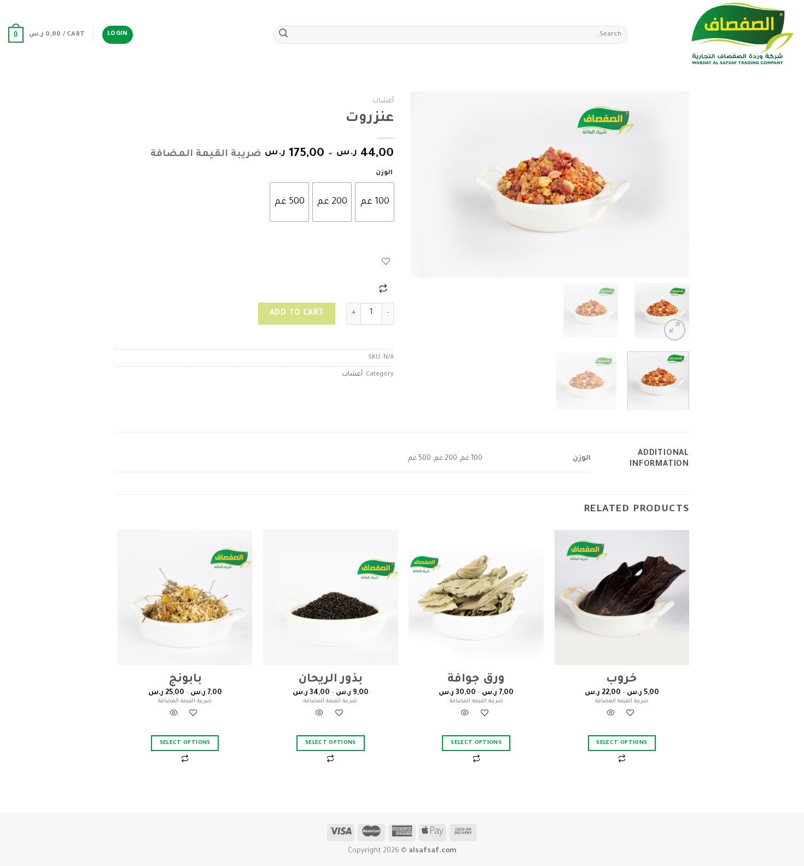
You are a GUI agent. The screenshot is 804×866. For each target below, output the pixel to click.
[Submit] (283, 35)
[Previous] (670, 184)
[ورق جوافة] (476, 597)
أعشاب (383, 101)
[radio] (375, 202)
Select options (621, 743)
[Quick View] (611, 714)
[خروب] (622, 597)
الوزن (384, 173)
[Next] (422, 184)
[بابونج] (185, 597)
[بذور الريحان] (330, 597)
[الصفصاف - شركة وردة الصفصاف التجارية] (720, 35)
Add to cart (297, 313)
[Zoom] (674, 329)
